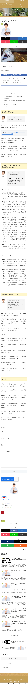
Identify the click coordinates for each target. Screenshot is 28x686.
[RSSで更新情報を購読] (20, 545)
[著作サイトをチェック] (7, 541)
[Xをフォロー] (20, 541)
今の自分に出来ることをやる (10, 104)
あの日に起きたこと (8, 98)
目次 (12, 93)
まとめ (5, 106)
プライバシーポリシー (14, 681)
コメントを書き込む (14, 658)
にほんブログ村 (5, 499)
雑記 (3, 520)
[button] (22, 41)
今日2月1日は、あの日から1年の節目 (14, 96)
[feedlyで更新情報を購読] (7, 545)
